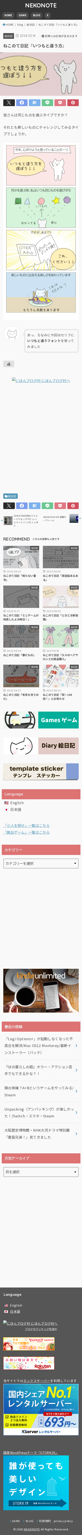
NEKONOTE (41, 5)
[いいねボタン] (8, 364)
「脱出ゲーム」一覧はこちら (26, 832)
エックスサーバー (36, 1380)
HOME (8, 15)
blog (20, 24)
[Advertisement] (41, 440)
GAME (22, 15)
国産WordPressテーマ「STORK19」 (30, 1452)
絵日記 (31, 24)
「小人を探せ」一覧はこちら (26, 825)
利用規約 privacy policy (56, 1521)
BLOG (36, 15)
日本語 (15, 809)
